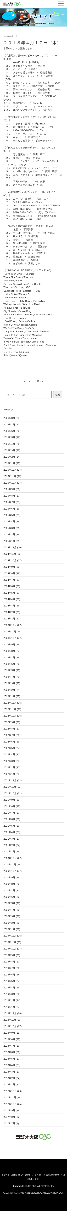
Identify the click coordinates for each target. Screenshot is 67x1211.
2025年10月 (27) (12, 482)
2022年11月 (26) (12, 709)
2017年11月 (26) (12, 1097)
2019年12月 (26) (12, 935)
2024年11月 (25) (12, 553)
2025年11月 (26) (12, 476)
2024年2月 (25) (11, 612)
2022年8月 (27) (11, 728)
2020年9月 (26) (11, 877)
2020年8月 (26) (11, 884)
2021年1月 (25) (11, 851)
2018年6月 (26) (11, 1052)
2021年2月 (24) (11, 845)
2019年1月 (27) (11, 1007)
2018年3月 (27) (11, 1071)
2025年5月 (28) (11, 515)
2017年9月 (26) (11, 1110)
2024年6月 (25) (11, 586)
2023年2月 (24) (11, 689)
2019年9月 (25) (11, 955)
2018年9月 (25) (11, 1032)
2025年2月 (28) (11, 534)
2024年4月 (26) (11, 599)
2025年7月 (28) (11, 502)
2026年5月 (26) (11, 437)
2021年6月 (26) (11, 819)
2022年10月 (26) (12, 715)
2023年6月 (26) (11, 664)
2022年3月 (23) (11, 761)
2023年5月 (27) (11, 670)
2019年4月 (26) (11, 987)
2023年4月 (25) (11, 677)
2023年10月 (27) (12, 638)
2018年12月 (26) (12, 1013)
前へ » (40, 381)
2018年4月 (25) (11, 1065)
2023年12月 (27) (12, 625)
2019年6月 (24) (11, 974)
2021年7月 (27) (11, 812)
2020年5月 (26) (11, 903)
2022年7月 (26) (11, 735)
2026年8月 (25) (11, 418)
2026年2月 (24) (11, 456)
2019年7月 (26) (11, 968)
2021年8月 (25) (11, 806)
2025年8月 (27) (11, 495)
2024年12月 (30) (12, 547)
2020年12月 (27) (12, 858)
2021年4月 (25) (11, 832)
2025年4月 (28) (11, 521)
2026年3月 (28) (11, 450)
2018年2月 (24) (11, 1078)
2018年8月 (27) (11, 1039)
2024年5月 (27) (11, 592)
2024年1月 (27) (11, 618)
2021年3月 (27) (11, 838)
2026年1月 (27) (11, 463)
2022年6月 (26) (11, 741)
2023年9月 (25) (11, 644)
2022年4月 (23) (11, 754)
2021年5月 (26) (11, 825)
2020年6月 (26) (11, 896)
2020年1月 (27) (11, 929)
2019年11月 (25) (12, 942)
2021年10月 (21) (12, 793)
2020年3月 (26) (11, 916)
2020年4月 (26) (11, 909)
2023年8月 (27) (11, 651)
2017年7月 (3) (11, 1123)
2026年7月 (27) (11, 424)
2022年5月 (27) (11, 748)
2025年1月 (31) (11, 541)
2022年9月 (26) (11, 722)
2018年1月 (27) (11, 1084)
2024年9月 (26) (11, 566)
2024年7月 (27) (11, 579)
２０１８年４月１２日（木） (32, 42)
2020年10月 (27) (12, 871)
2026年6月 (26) (11, 431)
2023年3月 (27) (11, 683)
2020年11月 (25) (12, 864)
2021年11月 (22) (12, 786)
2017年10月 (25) (12, 1104)
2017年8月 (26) (11, 1116)
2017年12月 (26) (12, 1091)
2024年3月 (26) (11, 605)
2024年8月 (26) (11, 573)
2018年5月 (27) (11, 1058)
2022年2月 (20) (11, 767)
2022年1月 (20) (11, 774)
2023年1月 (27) (11, 696)
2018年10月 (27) (12, 1026)
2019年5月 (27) (11, 981)
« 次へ (27, 381)
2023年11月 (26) (12, 631)
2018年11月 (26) (12, 1019)
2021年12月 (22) (12, 780)
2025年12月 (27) (12, 469)
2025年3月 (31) (11, 528)
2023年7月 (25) (11, 657)
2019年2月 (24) (11, 1000)
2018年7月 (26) (11, 1045)
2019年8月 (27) (11, 961)
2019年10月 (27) (12, 948)
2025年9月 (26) (11, 489)
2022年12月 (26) (12, 702)
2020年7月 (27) (11, 890)
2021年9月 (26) (11, 799)
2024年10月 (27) (12, 560)
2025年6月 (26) (11, 508)
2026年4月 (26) (11, 444)
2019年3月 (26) (11, 994)
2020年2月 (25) (11, 922)
